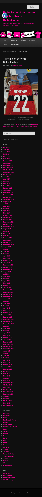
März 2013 (6, 376)
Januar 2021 (7, 263)
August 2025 (7, 174)
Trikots (16, 124)
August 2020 (7, 272)
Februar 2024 (7, 215)
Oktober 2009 (7, 385)
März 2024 (6, 213)
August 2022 (7, 229)
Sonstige (6, 447)
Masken (5, 436)
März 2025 (6, 186)
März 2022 (6, 236)
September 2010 (8, 383)
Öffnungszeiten (14, 44)
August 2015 (7, 371)
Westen (5, 461)
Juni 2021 (6, 251)
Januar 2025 (7, 190)
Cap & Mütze (7, 424)
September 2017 (8, 349)
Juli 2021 (6, 249)
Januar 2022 (7, 240)
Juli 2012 (6, 378)
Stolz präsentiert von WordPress (21, 493)
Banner (5, 422)
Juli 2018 (6, 326)
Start (5, 40)
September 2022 (8, 226)
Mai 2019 (6, 306)
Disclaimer (23, 40)
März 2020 (6, 283)
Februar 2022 (7, 238)
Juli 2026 (6, 149)
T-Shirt (5, 449)
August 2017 (7, 351)
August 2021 (7, 247)
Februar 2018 (7, 337)
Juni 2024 (6, 206)
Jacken (5, 431)
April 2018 (6, 333)
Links (5, 44)
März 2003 (6, 403)
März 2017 (6, 362)
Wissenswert (7, 465)
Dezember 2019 (8, 290)
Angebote (6, 413)
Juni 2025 (6, 179)
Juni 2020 (6, 276)
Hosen (5, 429)
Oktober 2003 (7, 401)
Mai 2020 (6, 278)
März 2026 (6, 159)
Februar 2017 (7, 365)
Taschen (6, 452)
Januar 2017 (7, 367)
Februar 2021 (7, 260)
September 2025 (8, 172)
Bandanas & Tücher (9, 420)
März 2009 (6, 387)
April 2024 (6, 211)
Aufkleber (6, 415)
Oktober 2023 (7, 217)
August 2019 (7, 299)
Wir (4, 463)
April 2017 (6, 360)
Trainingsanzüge (8, 456)
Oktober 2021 (7, 242)
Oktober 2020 (7, 267)
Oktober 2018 (7, 322)
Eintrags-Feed (7, 475)
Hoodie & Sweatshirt (10, 427)
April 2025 (6, 183)
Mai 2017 (6, 358)
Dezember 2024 (8, 192)
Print (4, 440)
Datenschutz (13, 40)
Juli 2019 (6, 301)
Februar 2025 (7, 188)
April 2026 (6, 156)
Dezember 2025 (8, 165)
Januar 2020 (7, 288)
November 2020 (8, 265)
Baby (5, 418)
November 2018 (8, 319)
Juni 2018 (6, 328)
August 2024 (7, 202)
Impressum (32, 40)
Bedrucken (34, 124)
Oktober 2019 (7, 294)
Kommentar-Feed (9, 478)
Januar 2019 (7, 315)
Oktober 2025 (7, 170)
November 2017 (8, 344)
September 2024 (8, 199)
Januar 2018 (7, 340)
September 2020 (8, 269)
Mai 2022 (6, 231)
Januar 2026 (7, 163)
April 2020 (6, 281)
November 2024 (8, 195)
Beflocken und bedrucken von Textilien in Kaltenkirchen (19, 16)
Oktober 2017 (7, 346)
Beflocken (6, 126)
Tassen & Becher (8, 454)
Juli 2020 (6, 274)
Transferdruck (23, 126)
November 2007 (8, 392)
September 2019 (8, 297)
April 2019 (6, 308)
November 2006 (8, 394)
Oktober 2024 (7, 197)
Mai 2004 (6, 398)
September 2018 (8, 324)
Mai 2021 (6, 254)
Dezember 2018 (8, 317)
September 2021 (8, 245)
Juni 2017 (6, 355)
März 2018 (6, 335)
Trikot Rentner (33, 126)
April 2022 (6, 233)
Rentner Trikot (14, 126)
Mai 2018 (6, 331)
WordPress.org (8, 480)
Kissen (5, 434)
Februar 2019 (7, 312)
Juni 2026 (6, 152)
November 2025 (8, 168)
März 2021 (6, 258)
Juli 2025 (6, 177)
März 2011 (6, 380)
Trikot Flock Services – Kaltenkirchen (15, 60)
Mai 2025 (6, 181)
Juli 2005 (6, 396)
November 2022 (8, 222)
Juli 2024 (6, 204)
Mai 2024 (6, 208)
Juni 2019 (6, 303)
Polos (5, 438)
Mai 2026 (6, 154)
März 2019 (6, 310)
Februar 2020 (7, 285)
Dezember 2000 (8, 405)
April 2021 (6, 256)
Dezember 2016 (8, 369)
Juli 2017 (6, 353)
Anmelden (6, 473)
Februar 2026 (7, 161)
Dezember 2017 (8, 342)
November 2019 (8, 292)
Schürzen (6, 445)
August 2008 (7, 389)
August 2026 (7, 147)
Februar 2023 (7, 220)
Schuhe (5, 443)
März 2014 (6, 374)
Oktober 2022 (7, 224)
